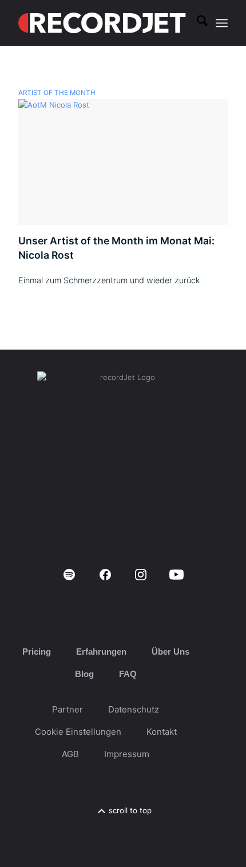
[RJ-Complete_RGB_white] (101, 23)
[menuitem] (196, 23)
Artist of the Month (57, 93)
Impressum (126, 754)
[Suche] (196, 23)
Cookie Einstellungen (78, 731)
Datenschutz (133, 709)
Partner (67, 709)
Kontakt (161, 731)
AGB (70, 754)
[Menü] (222, 23)
